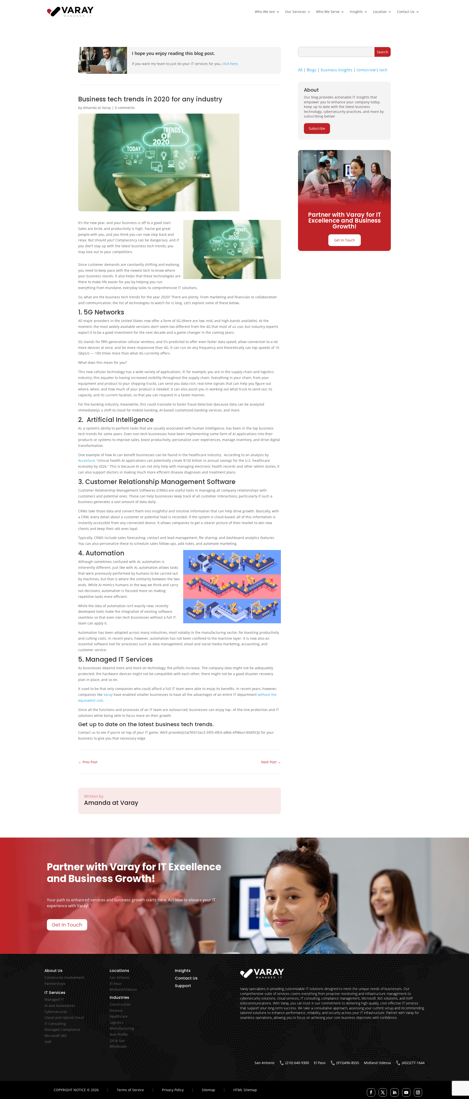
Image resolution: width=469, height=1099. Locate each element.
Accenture (86, 460)
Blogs (312, 70)
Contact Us (406, 11)
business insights (336, 70)
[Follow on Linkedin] (394, 1092)
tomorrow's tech (372, 70)
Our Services (295, 11)
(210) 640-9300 (297, 1062)
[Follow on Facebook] (371, 1092)
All (300, 70)
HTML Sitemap (245, 1090)
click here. (230, 63)
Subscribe (317, 128)
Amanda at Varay (97, 107)
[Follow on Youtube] (406, 1092)
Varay (108, 694)
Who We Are (265, 11)
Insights (356, 11)
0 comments (125, 107)
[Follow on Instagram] (418, 1092)
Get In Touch (344, 240)
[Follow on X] (383, 1092)
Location (380, 11)
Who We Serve (328, 11)
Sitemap (208, 1090)
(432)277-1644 (413, 1062)
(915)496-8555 (347, 1062)
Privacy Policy (173, 1090)
